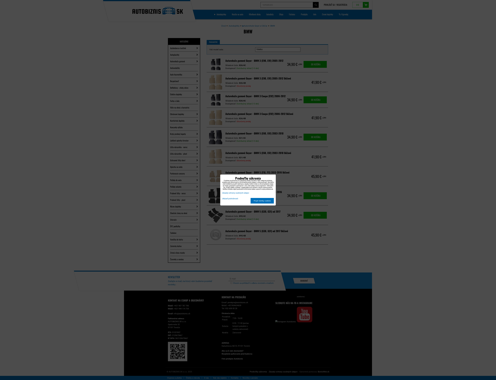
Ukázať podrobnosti (230, 199)
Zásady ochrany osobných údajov (235, 193)
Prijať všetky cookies (262, 201)
